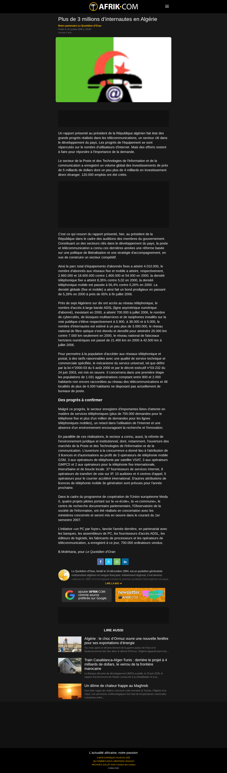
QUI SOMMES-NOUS (102, 761)
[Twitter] (108, 561)
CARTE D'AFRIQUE (106, 758)
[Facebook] (100, 561)
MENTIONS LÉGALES (124, 761)
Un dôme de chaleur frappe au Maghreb (116, 686)
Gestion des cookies (126, 765)
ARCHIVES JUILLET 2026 (103, 765)
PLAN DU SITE (123, 758)
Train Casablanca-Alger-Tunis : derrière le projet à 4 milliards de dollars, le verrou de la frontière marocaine (125, 664)
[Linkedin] (125, 561)
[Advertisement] (113, 118)
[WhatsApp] (117, 561)
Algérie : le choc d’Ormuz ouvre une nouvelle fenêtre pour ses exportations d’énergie (126, 640)
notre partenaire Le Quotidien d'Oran (79, 25)
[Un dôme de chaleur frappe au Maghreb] (69, 692)
